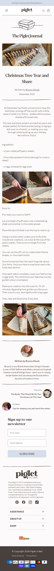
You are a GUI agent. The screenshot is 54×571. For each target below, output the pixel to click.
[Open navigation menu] (5, 10)
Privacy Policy (32, 556)
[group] (27, 3)
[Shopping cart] (48, 10)
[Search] (43, 10)
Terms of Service (18, 556)
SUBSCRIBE (27, 453)
